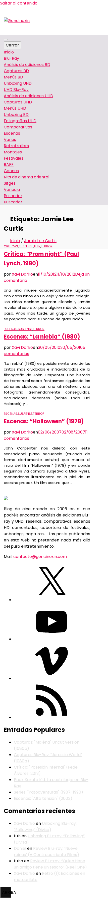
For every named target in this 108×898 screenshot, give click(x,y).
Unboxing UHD (18, 83)
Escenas (12, 133)
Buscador (13, 202)
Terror (46, 246)
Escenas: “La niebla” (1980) (42, 337)
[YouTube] (51, 639)
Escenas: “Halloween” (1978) (44, 421)
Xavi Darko (22, 274)
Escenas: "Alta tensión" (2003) (43, 798)
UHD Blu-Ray (16, 89)
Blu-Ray (11, 58)
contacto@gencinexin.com (40, 556)
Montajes (13, 152)
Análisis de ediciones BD (27, 64)
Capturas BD (16, 71)
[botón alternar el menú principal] (6, 39)
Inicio (9, 52)
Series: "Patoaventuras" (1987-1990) (48, 792)
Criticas (11, 246)
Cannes (11, 171)
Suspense (26, 246)
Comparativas (18, 127)
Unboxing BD (16, 114)
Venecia (12, 189)
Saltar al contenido (18, 3)
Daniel (20, 848)
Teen (37, 246)
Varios (10, 139)
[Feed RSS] (51, 717)
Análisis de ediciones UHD (28, 96)
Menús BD (13, 77)
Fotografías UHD (20, 121)
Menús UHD (15, 108)
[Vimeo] (51, 678)
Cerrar (12, 45)
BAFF (9, 164)
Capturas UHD (18, 102)
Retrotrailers (16, 146)
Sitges (10, 183)
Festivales (13, 158)
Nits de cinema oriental (26, 177)
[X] (51, 600)
